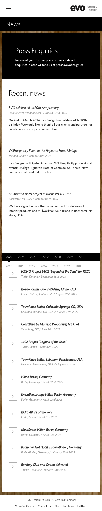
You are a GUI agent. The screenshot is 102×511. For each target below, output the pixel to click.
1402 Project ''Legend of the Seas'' (44, 342)
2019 (70, 256)
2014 (44, 266)
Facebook (68, 506)
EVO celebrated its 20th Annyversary (34, 108)
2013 (55, 266)
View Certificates (24, 506)
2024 (21, 256)
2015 (32, 266)
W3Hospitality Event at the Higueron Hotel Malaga (43, 151)
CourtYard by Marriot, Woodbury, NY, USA (50, 324)
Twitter (81, 506)
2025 (9, 256)
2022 (45, 256)
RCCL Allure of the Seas (36, 412)
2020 (57, 256)
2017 (9, 266)
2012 (67, 266)
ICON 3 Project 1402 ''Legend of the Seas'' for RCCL (55, 271)
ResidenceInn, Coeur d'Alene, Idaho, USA (48, 289)
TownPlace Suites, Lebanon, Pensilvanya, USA (52, 359)
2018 (81, 256)
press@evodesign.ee (69, 65)
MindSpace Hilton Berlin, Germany (44, 430)
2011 (78, 266)
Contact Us (44, 506)
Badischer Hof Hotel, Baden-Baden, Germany (51, 447)
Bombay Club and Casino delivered (44, 465)
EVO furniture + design (83, 8)
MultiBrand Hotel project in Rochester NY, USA (40, 194)
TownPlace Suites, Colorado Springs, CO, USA (52, 307)
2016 (20, 266)
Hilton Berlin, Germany (36, 377)
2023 (33, 256)
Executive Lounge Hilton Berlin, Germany (48, 394)
